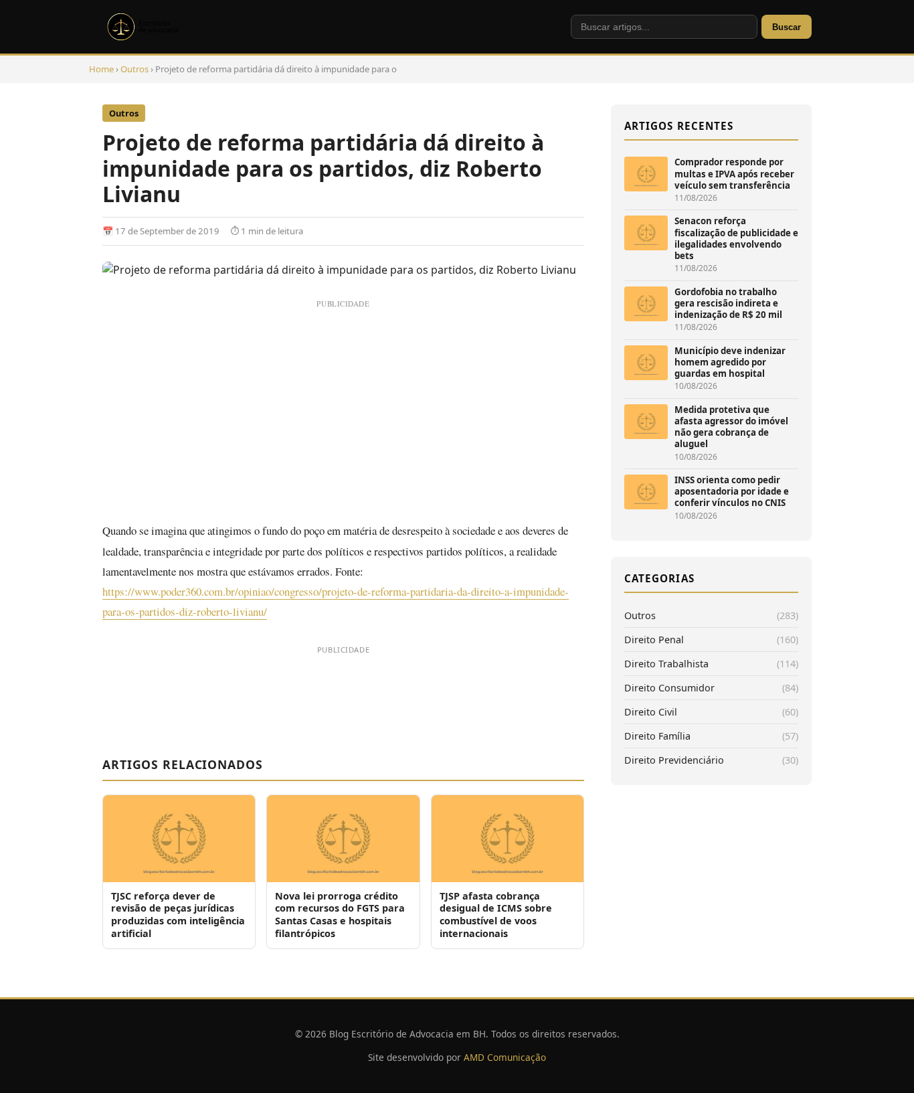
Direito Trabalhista (666, 663)
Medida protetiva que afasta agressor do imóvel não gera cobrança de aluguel (731, 427)
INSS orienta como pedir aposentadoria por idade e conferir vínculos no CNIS (731, 491)
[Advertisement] (343, 408)
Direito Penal (654, 639)
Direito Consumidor (669, 687)
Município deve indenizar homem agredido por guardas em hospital (730, 362)
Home (101, 69)
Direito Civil (650, 711)
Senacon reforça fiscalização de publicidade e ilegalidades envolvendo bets (736, 238)
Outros (134, 69)
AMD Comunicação (505, 1057)
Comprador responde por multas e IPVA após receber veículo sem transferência (734, 173)
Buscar (786, 27)
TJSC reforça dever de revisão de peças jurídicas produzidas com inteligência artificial (178, 915)
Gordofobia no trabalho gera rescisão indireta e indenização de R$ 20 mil (728, 303)
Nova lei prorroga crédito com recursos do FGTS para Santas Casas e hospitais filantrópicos (340, 915)
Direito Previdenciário (674, 760)
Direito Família (657, 736)
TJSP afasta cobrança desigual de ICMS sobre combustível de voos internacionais (496, 915)
